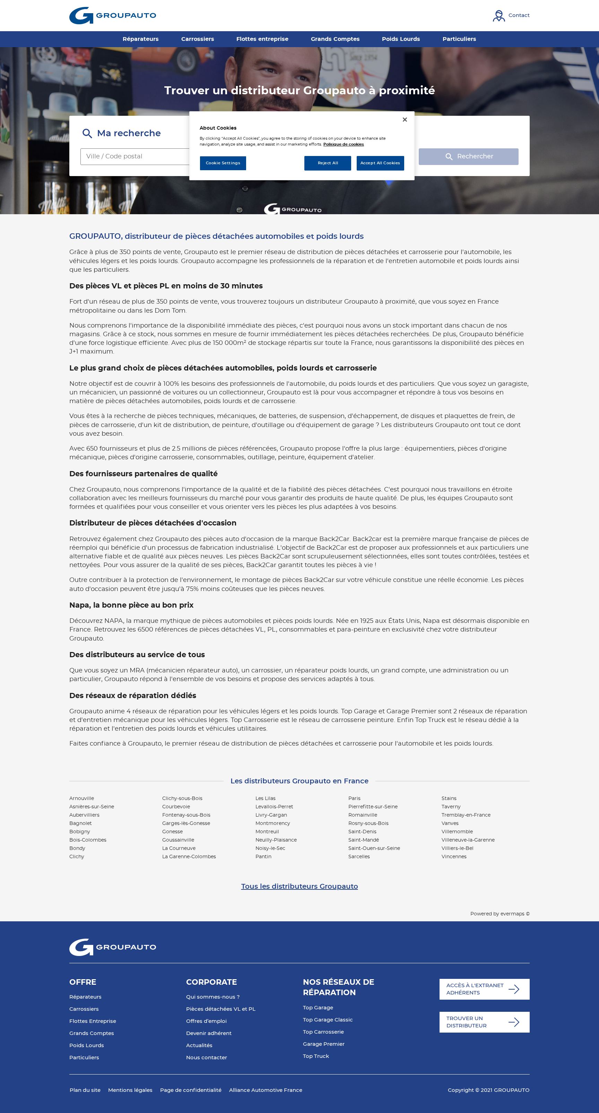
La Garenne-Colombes (189, 856)
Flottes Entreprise (92, 1021)
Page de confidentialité (191, 1090)
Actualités (199, 1045)
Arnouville (81, 798)
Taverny (451, 807)
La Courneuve (179, 848)
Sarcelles (359, 856)
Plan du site (85, 1090)
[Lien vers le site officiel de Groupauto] (112, 15)
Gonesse (172, 831)
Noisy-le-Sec (270, 848)
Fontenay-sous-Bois (186, 815)
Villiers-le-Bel (458, 848)
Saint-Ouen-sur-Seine (374, 848)
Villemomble (457, 831)
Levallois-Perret (274, 807)
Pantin (263, 856)
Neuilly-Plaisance (276, 840)
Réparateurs (85, 997)
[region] (302, 145)
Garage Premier (324, 1044)
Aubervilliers (84, 815)
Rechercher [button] (475, 157)
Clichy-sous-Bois (182, 798)
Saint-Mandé (363, 840)
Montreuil (267, 831)
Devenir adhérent (209, 1033)
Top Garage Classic (328, 1020)
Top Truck (316, 1056)
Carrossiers (84, 1009)
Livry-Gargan (271, 815)
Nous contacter (206, 1057)
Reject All (328, 163)
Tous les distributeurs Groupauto (299, 886)
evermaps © (515, 914)
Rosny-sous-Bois (368, 823)
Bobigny (79, 831)
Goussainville (178, 840)
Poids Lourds (86, 1045)
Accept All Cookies (380, 163)
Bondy (77, 848)
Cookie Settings (223, 163)
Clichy (76, 856)
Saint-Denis (362, 831)
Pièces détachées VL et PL (220, 1009)
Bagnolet (80, 823)
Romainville (362, 815)
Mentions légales (130, 1090)
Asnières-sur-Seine (91, 807)
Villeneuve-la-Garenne (468, 840)
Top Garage (318, 1007)
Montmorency (272, 823)
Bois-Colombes (87, 840)
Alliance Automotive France (265, 1090)
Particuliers (84, 1057)
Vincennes (454, 856)
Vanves (450, 823)
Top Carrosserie (323, 1032)
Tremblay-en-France (466, 815)
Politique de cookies (343, 144)
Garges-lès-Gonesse (186, 823)
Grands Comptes (91, 1033)
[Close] (405, 119)
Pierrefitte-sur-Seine (373, 807)
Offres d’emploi (206, 1021)
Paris (354, 798)
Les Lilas (265, 798)
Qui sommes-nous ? (213, 997)
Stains (449, 798)
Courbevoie (176, 807)
